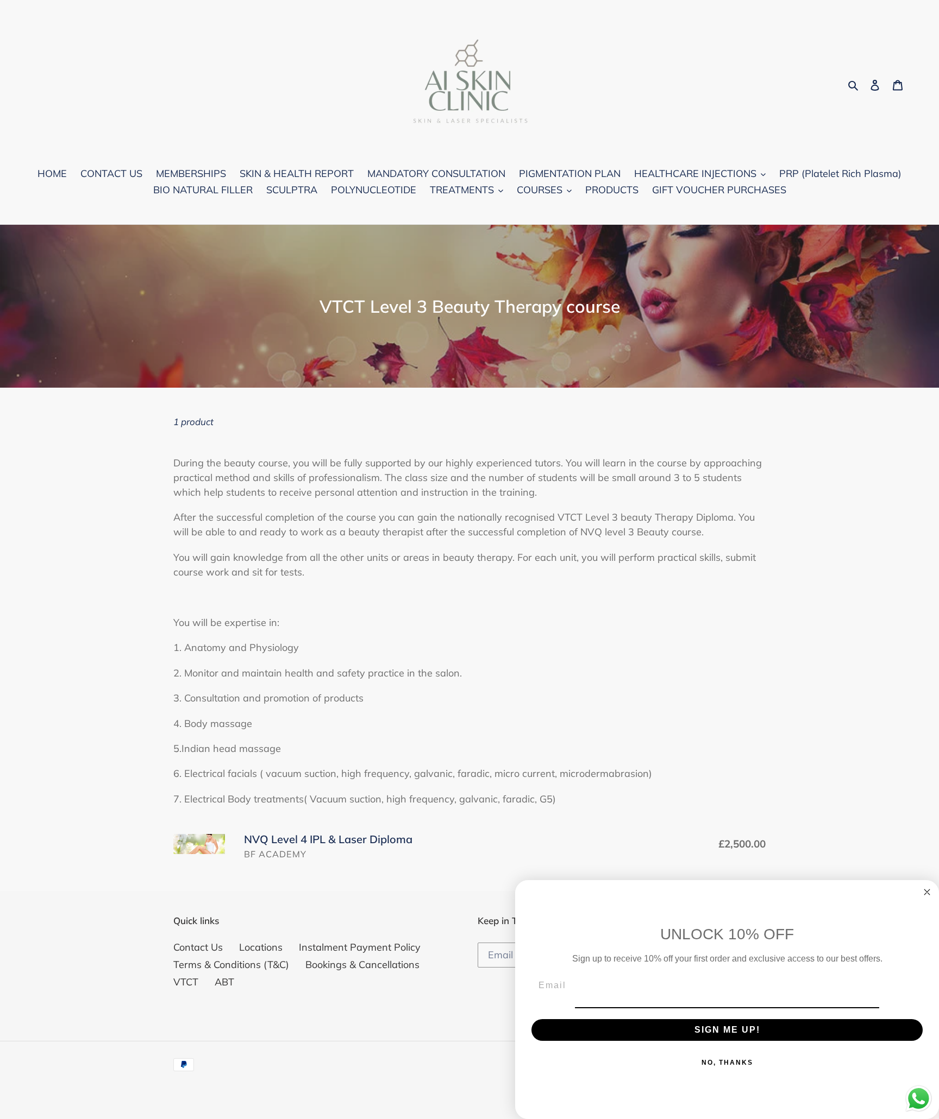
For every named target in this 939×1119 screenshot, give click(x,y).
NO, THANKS (727, 1062)
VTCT (185, 982)
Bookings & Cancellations (362, 964)
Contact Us (198, 947)
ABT (224, 982)
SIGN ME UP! (727, 1029)
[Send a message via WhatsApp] (919, 1099)
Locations (261, 947)
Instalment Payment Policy (360, 947)
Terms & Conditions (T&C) (231, 964)
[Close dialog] (927, 892)
